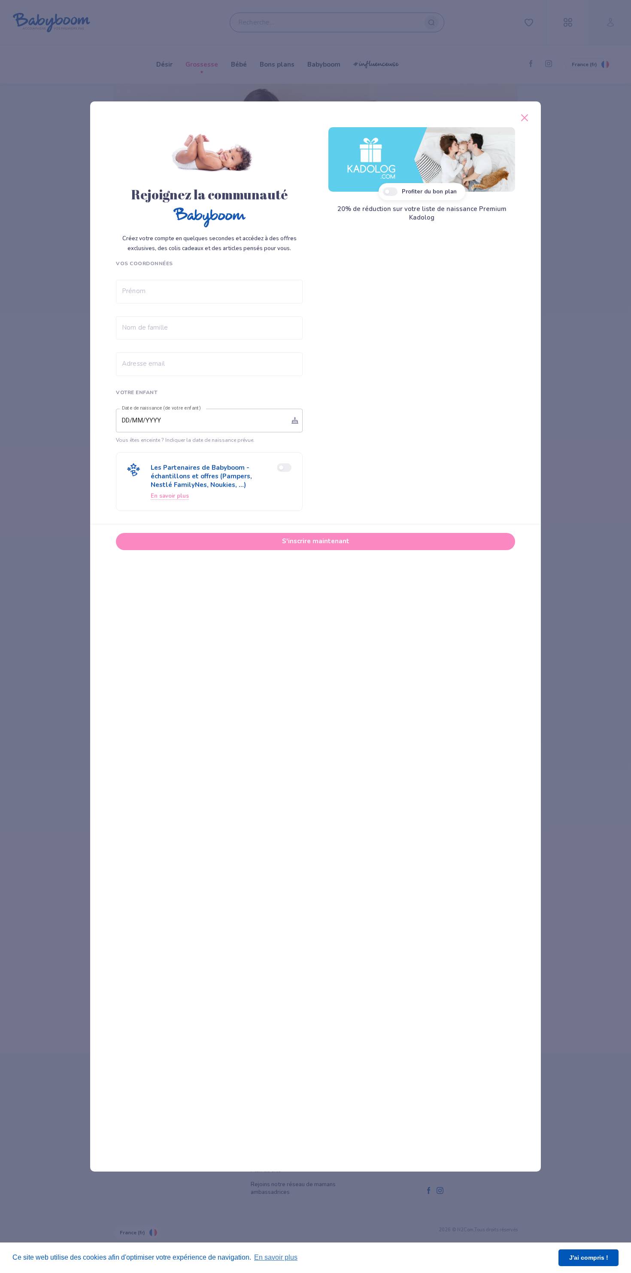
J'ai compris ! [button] (588, 1257)
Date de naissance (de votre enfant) (161, 408)
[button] (209, 481)
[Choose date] (295, 420)
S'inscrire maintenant (315, 541)
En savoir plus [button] (275, 1257)
